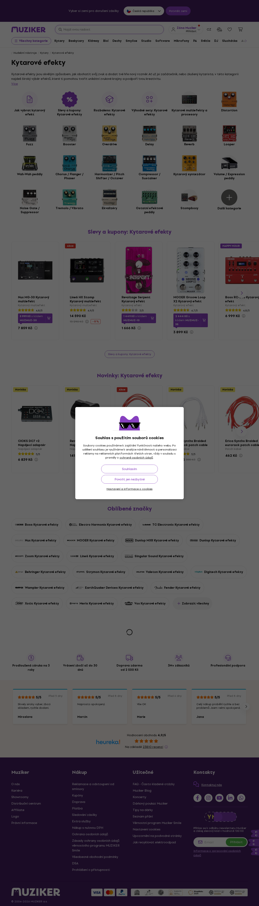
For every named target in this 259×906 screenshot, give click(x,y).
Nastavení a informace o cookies (130, 489)
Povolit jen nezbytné (130, 479)
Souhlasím (129, 468)
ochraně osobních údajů (136, 457)
